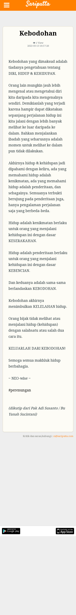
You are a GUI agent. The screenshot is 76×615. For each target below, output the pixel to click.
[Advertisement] (38, 484)
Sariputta (38, 4)
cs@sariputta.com (63, 436)
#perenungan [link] (19, 390)
